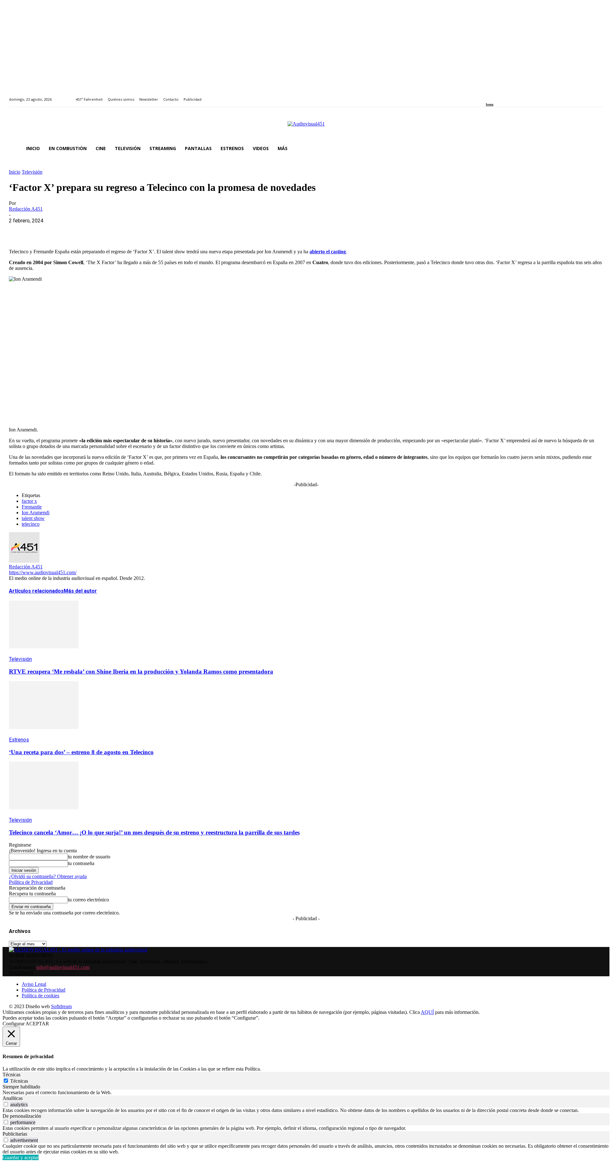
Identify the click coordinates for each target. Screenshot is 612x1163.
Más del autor (80, 591)
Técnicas (19, 1081)
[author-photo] (24, 561)
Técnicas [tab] (11, 1074)
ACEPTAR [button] (37, 1023)
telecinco (31, 524)
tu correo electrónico (88, 899)
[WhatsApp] (65, 230)
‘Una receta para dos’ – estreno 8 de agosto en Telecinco (81, 752)
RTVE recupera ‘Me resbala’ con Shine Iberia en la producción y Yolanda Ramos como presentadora (141, 671)
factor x (29, 501)
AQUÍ (427, 1012)
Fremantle (32, 506)
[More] (157, 230)
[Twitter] (510, 95)
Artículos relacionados (36, 591)
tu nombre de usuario (89, 856)
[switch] (6, 1104)
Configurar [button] (14, 1023)
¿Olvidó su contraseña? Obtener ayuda (48, 876)
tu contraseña (81, 863)
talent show (33, 518)
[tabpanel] (306, 1092)
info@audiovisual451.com (63, 967)
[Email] (111, 230)
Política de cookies (40, 995)
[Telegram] (134, 230)
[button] (595, 148)
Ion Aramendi (35, 512)
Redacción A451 (26, 209)
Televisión (32, 172)
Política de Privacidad (31, 882)
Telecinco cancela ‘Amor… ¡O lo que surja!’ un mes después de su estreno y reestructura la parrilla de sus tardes (154, 832)
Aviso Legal (34, 984)
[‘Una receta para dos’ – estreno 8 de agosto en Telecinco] (43, 733)
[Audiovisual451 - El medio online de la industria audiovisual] (306, 127)
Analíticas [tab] (13, 1098)
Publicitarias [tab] (15, 1134)
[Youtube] (517, 95)
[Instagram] (495, 95)
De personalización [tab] (22, 1116)
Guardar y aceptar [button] (21, 1157)
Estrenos (19, 740)
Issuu (489, 104)
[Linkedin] (502, 95)
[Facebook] (488, 95)
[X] (42, 230)
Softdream (61, 1006)
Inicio (14, 172)
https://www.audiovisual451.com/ (42, 572)
